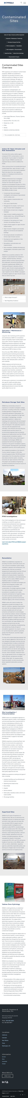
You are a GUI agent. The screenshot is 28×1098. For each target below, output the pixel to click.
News (3, 1059)
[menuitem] (20, 3)
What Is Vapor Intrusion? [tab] (11, 297)
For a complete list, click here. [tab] (12, 135)
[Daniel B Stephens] (11, 3)
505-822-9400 (10, 1020)
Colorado (4, 1037)
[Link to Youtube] (23, 1095)
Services (4, 1056)
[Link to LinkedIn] (20, 1095)
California (4, 1035)
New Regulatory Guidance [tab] (11, 300)
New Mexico (5, 1040)
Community (4, 1061)
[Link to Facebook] (25, 1095)
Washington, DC (6, 1046)
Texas (3, 1043)
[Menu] (24, 3)
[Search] (20, 3)
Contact (4, 1063)
